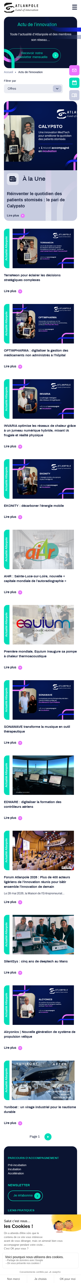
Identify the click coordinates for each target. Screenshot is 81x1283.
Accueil (8, 72)
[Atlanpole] (21, 8)
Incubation (14, 1169)
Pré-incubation (17, 1165)
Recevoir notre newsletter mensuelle (31, 55)
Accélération (16, 1173)
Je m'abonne (23, 1195)
